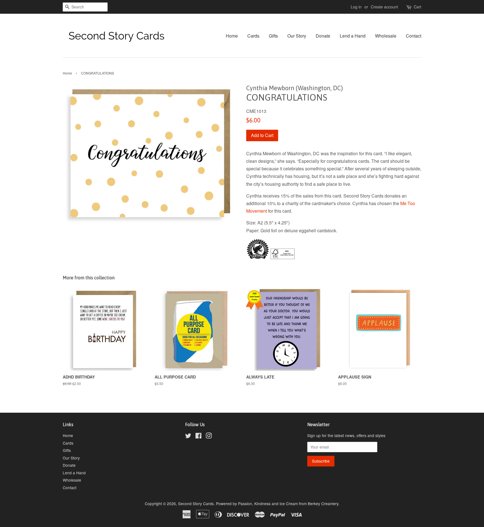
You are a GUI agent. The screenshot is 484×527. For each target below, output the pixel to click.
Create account (384, 7)
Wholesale (385, 35)
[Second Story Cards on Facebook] (198, 436)
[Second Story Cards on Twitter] (188, 436)
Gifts (273, 35)
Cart (417, 7)
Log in (356, 7)
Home (232, 35)
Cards (253, 35)
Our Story (296, 35)
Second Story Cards (196, 503)
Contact (413, 35)
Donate (323, 35)
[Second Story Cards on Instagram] (209, 436)
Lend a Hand (353, 35)
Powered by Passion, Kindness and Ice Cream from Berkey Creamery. (277, 503)
